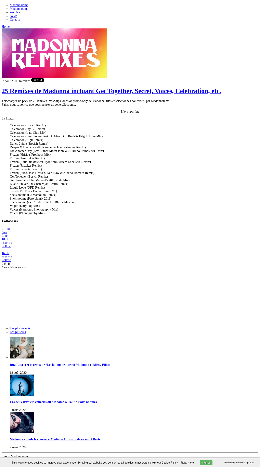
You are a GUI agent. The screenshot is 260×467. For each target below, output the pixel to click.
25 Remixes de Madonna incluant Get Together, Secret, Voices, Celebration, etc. (111, 90)
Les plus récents (20, 328)
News (13, 16)
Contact (15, 19)
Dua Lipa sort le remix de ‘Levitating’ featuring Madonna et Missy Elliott (60, 364)
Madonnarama (19, 5)
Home (6, 26)
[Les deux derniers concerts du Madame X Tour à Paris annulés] (22, 394)
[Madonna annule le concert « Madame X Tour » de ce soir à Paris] (22, 432)
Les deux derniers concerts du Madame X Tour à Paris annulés (53, 402)
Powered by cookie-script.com (239, 462)
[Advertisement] (32, 294)
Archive (15, 12)
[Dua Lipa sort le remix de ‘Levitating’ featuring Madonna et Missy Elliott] (22, 357)
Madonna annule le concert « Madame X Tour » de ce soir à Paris (55, 439)
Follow (6, 246)
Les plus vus (18, 332)
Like (5, 235)
